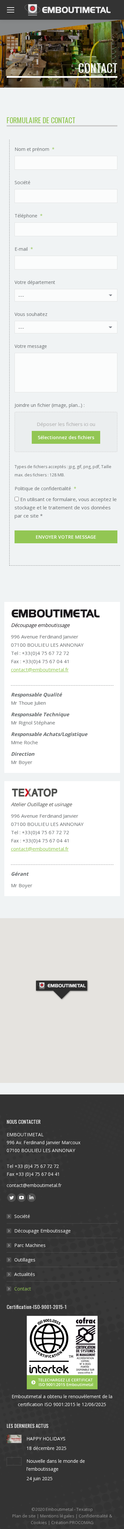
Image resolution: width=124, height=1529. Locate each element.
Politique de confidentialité (45, 488)
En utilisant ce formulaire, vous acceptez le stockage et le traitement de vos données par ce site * (66, 507)
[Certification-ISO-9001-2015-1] (62, 1352)
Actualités (24, 1274)
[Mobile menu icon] (11, 10)
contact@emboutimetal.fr (40, 669)
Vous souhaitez (31, 314)
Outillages (24, 1260)
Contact (22, 1289)
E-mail (24, 249)
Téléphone (29, 215)
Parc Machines (30, 1245)
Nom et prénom (35, 149)
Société (22, 182)
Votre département (35, 282)
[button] (62, 990)
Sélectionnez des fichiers (66, 437)
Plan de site (24, 1516)
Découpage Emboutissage (42, 1231)
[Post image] (14, 1439)
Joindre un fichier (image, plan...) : (50, 405)
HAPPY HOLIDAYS (45, 1438)
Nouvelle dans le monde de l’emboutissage (55, 1465)
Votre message (31, 346)
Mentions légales (57, 1516)
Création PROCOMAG (72, 1522)
